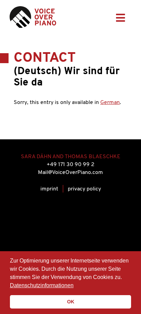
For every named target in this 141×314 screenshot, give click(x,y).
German (110, 102)
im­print (49, 189)
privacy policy (84, 189)
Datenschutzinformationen (42, 285)
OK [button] (70, 301)
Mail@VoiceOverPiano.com (70, 172)
